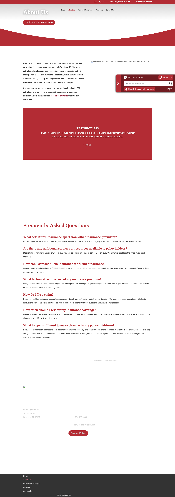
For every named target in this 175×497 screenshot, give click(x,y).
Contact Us (110, 10)
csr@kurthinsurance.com (86, 268)
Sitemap (87, 462)
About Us (71, 10)
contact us (98, 360)
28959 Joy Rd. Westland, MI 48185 (31, 413)
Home (63, 10)
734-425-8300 (111, 360)
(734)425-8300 (58, 268)
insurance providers (59, 96)
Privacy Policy (78, 433)
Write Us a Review (144, 2)
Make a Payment (99, 2)
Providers (99, 10)
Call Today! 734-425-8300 (39, 22)
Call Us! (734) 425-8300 (120, 2)
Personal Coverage (85, 10)
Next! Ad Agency (64, 495)
